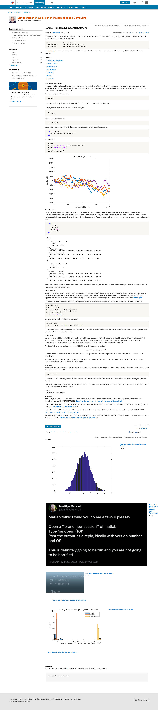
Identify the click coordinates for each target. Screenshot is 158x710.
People (27, 57)
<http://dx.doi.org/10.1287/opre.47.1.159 (63, 406)
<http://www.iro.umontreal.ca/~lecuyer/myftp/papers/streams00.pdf (99, 401)
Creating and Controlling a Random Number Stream (69, 600)
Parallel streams (51, 63)
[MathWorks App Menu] (146, 2)
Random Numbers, (63, 432)
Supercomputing (73, 432)
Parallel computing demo (54, 60)
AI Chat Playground (47, 7)
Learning (50, 3)
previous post (51, 51)
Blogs (77, 7)
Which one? (50, 73)
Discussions (61, 7)
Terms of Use (68, 699)
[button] (142, 2)
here (67, 668)
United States (142, 700)
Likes (134, 32)
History (27, 52)
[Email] (138, 432)
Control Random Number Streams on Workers (63, 652)
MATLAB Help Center (25, 3)
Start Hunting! (16, 102)
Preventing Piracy (43, 699)
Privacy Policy (32, 699)
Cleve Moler (56, 32)
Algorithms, (54, 432)
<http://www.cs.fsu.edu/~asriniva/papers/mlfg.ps (61, 412)
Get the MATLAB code (52, 426)
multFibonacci (51, 70)
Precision (27, 54)
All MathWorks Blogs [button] (14, 12)
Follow (144, 428)
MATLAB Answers (15, 7)
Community (39, 3)
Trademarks (22, 699)
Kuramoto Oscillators (22, 32)
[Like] (137, 428)
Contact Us (77, 699)
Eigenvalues (27, 60)
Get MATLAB (124, 3)
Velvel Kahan (20, 38)
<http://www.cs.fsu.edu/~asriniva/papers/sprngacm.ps (78, 418)
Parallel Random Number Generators (66, 27)
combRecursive (51, 66)
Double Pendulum (20, 43)
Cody (37, 7)
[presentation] (138, 295)
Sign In (136, 3)
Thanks (48, 76)
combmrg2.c (137, 298)
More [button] (83, 7)
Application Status (56, 699)
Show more (14, 65)
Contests (70, 7)
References (50, 79)
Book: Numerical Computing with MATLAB (24, 75)
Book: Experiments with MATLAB (21, 73)
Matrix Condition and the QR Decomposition (29, 35)
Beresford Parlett (21, 40)
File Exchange (28, 7)
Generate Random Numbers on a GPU (120, 609)
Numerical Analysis (27, 62)
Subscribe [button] (27, 12)
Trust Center (13, 699)
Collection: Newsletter (18, 78)
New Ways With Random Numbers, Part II (99, 573)
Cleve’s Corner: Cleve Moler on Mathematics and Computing (52, 17)
